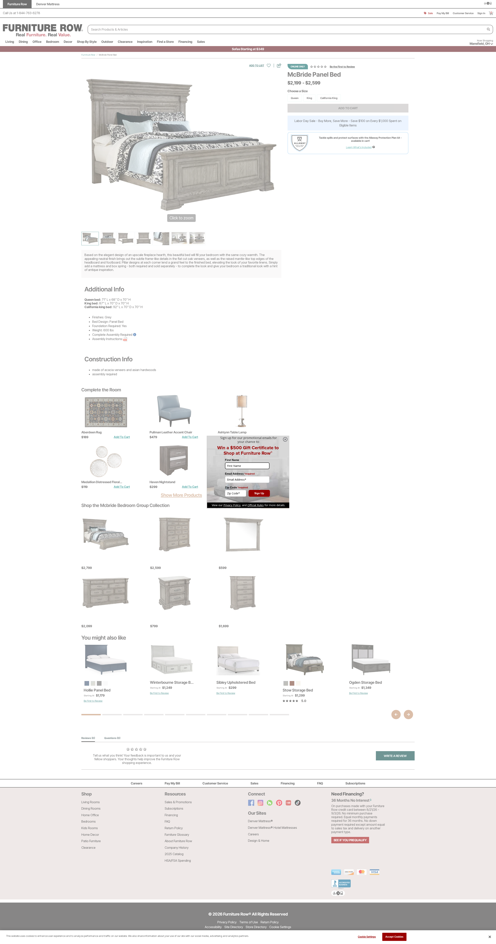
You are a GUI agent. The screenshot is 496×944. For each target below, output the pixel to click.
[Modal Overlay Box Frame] (248, 472)
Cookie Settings (367, 936)
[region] (248, 937)
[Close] (490, 937)
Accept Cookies (394, 936)
